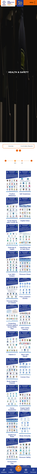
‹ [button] (5, 160)
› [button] (31, 160)
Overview (10, 146)
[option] (15, 161)
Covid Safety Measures (27, 146)
